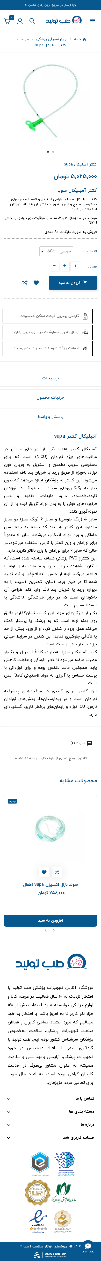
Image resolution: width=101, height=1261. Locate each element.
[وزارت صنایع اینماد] (50, 1220)
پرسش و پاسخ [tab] (50, 417)
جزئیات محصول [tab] (50, 397)
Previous (46, 930)
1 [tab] (48, 152)
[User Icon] (20, 21)
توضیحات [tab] (50, 378)
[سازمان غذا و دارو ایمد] (50, 1192)
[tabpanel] (50, 101)
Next (54, 930)
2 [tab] (53, 152)
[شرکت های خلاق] (50, 1163)
